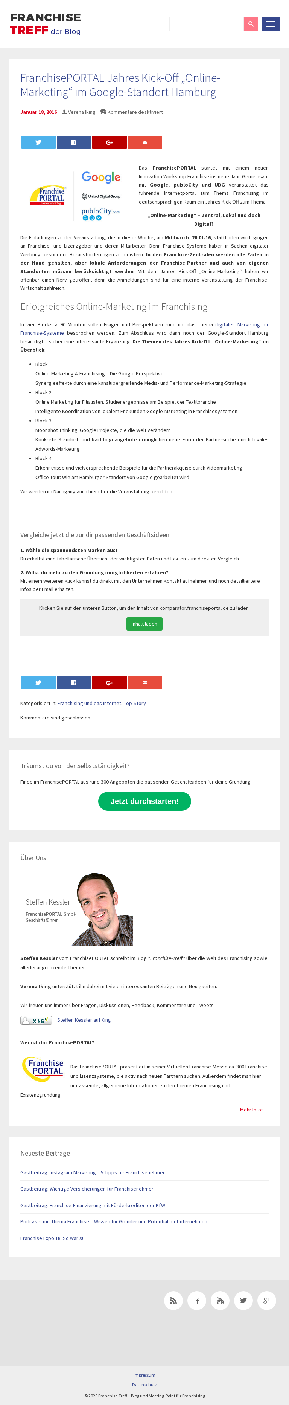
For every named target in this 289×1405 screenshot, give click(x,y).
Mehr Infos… (254, 1109)
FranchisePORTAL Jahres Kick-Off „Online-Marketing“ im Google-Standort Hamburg (120, 84)
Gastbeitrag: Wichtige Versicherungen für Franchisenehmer (87, 1188)
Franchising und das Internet (89, 703)
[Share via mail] (145, 142)
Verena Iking (82, 112)
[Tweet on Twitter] (38, 142)
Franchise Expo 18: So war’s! (51, 1238)
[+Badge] (61, 1311)
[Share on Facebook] (74, 142)
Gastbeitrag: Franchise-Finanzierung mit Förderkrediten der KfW (92, 1205)
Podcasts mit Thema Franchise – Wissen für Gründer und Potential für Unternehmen (113, 1221)
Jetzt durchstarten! (145, 801)
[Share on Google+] (109, 142)
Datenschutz (144, 1384)
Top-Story (135, 703)
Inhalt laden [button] (144, 623)
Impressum (144, 1375)
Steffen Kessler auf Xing (83, 1019)
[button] (251, 24)
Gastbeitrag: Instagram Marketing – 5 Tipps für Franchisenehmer (92, 1172)
